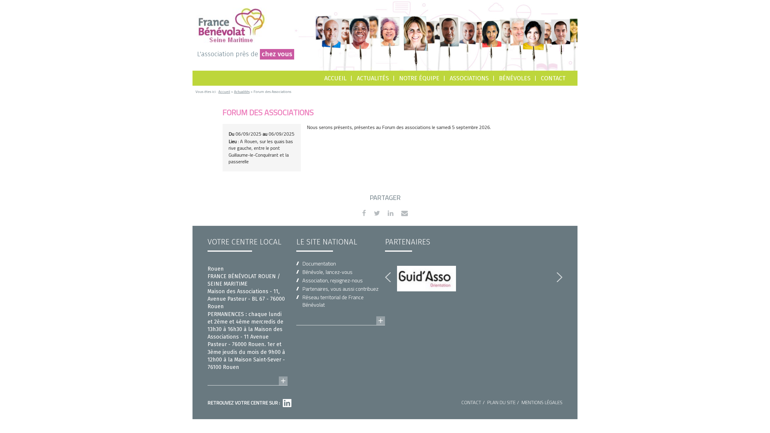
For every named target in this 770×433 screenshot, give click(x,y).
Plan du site (501, 402)
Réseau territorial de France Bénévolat (333, 301)
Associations (469, 78)
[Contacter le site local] (248, 374)
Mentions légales (542, 402)
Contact (553, 78)
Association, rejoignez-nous (332, 280)
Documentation (319, 263)
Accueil (335, 78)
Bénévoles (515, 78)
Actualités (373, 78)
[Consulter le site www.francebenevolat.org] (340, 314)
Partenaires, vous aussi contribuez (340, 289)
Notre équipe (419, 78)
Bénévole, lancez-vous (327, 272)
